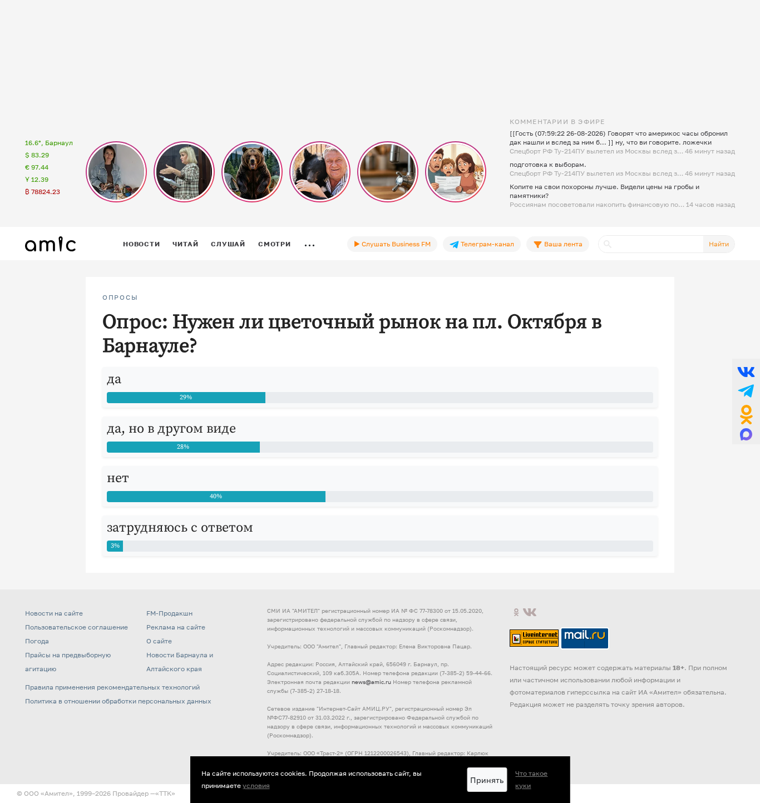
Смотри (274, 244)
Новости (141, 244)
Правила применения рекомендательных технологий (112, 687)
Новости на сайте (54, 613)
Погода (37, 641)
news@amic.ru (371, 681)
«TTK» (165, 793)
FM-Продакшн (169, 613)
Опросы (120, 297)
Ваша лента (562, 244)
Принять (487, 780)
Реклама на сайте (175, 627)
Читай (185, 244)
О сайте (159, 641)
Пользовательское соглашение (76, 627)
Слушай (228, 244)
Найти (719, 244)
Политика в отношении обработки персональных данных (118, 701)
